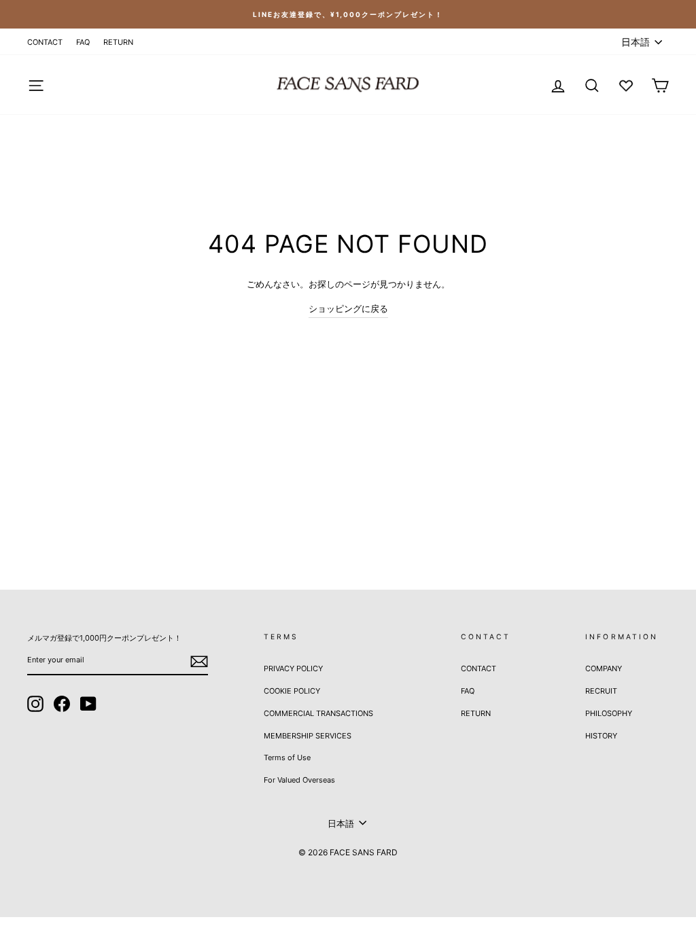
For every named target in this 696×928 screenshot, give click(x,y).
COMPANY (603, 668)
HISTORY (601, 735)
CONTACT (45, 42)
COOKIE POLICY (292, 691)
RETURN (118, 42)
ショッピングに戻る (348, 308)
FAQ (83, 42)
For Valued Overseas (299, 780)
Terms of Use (287, 757)
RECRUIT (601, 691)
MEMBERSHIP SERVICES (307, 735)
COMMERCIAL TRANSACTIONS (318, 713)
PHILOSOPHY (608, 713)
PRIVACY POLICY (293, 668)
